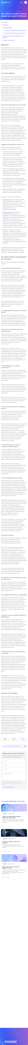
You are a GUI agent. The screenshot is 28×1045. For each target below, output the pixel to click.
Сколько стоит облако (8, 40)
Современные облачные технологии (15, 33)
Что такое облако (7, 27)
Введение (5, 24)
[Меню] (25, 2)
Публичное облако (8, 199)
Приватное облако (8, 212)
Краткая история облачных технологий (15, 30)
